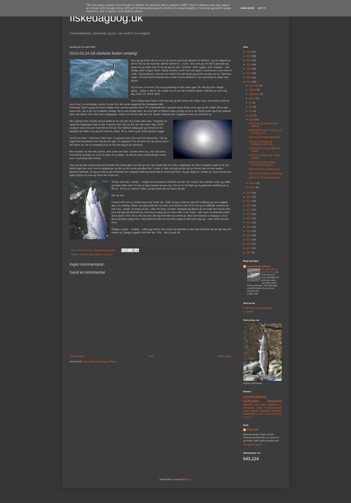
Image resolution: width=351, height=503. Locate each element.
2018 (249, 192)
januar (252, 187)
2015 (249, 205)
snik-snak (259, 404)
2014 (249, 209)
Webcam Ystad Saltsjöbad (259, 308)
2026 (249, 52)
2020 (249, 77)
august (252, 98)
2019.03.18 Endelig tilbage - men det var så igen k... (263, 163)
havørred (83, 254)
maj (251, 111)
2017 (249, 197)
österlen (247, 404)
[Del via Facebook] (133, 250)
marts (252, 119)
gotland (274, 414)
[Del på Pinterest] (137, 250)
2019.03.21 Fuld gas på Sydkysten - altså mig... (261, 142)
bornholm (260, 414)
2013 (249, 214)
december (254, 85)
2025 (249, 56)
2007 (249, 239)
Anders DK (252, 429)
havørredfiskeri (95, 254)
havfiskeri (277, 411)
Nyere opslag (77, 356)
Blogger (187, 479)
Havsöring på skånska (258, 266)
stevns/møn (265, 411)
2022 (249, 69)
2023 (249, 64)
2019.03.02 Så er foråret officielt (264, 177)
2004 (249, 252)
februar (253, 183)
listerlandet (248, 408)
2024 (249, 60)
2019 (249, 82)
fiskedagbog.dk (106, 18)
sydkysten (108, 254)
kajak (259, 408)
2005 (249, 248)
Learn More (247, 8)
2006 (249, 244)
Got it (262, 8)
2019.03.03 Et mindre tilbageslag (265, 173)
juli (250, 102)
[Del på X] (130, 250)
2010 (249, 227)
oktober (253, 89)
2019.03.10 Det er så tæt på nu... (265, 169)
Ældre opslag (224, 356)
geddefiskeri (249, 414)
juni (251, 107)
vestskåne (272, 404)
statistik (254, 411)
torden (246, 411)
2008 (249, 235)
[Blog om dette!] (127, 250)
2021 (249, 73)
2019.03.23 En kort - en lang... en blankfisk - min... (265, 131)
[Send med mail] (123, 250)
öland (267, 414)
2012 (249, 218)
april (251, 115)
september (254, 94)
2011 (249, 222)
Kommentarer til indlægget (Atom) (99, 361)
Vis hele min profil (252, 444)
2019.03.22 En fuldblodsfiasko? (264, 137)
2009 (249, 231)
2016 (249, 201)
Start (151, 356)
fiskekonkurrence (273, 408)
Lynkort (249, 311)
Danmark (247, 417)
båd (280, 414)
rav (280, 404)
